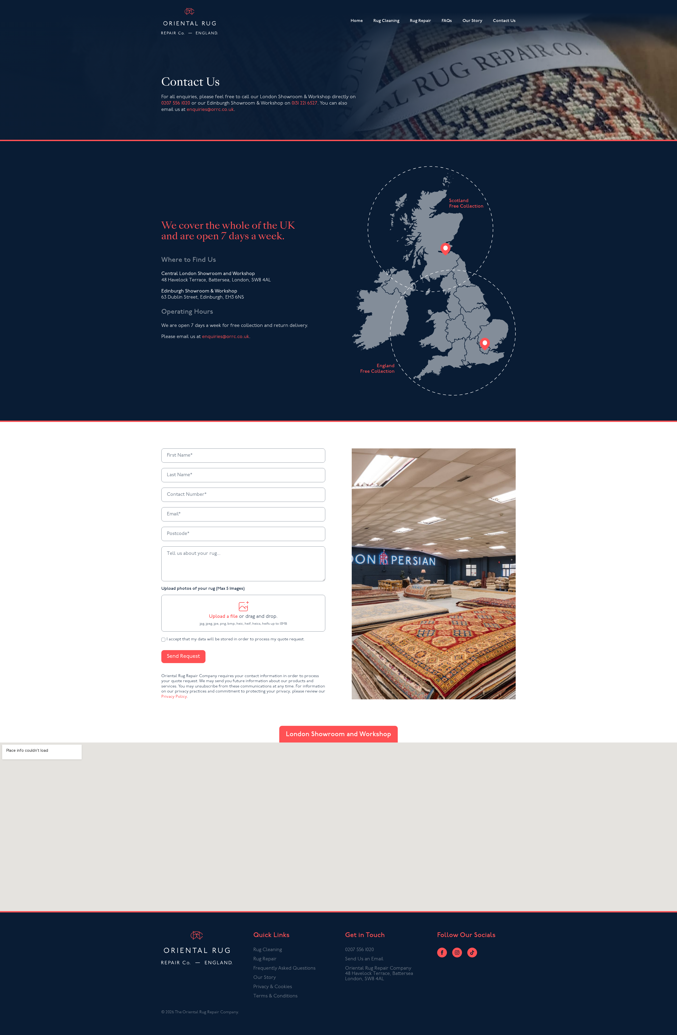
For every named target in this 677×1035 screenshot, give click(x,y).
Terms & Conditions (275, 996)
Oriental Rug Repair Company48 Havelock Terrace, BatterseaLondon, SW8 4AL (379, 974)
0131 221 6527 (304, 103)
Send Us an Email (364, 959)
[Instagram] (457, 952)
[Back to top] (667, 1025)
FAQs (447, 21)
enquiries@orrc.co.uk (210, 109)
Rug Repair (420, 21)
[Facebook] (442, 952)
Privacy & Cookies (272, 987)
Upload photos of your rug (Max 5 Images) (203, 589)
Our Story (472, 21)
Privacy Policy (174, 697)
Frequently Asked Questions (284, 968)
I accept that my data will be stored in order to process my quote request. (236, 639)
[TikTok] (472, 952)
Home (357, 21)
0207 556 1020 (175, 103)
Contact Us (504, 21)
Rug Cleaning (386, 21)
